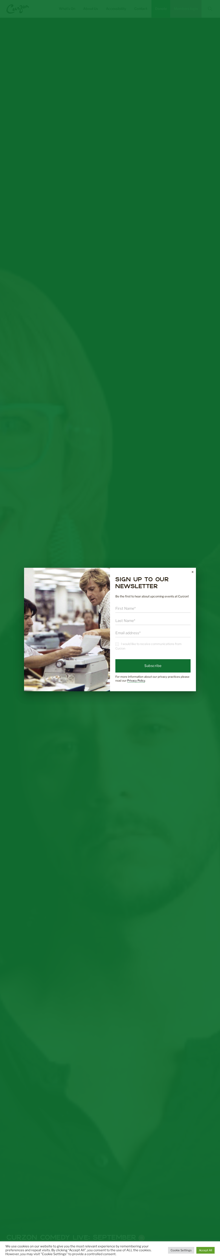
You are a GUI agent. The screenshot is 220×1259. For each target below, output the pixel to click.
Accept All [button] (205, 1250)
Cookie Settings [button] (181, 1250)
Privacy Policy (136, 680)
